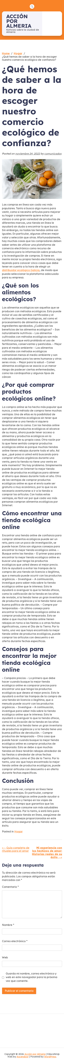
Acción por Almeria (34, 1054)
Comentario (10, 886)
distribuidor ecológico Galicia (21, 270)
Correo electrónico (14, 941)
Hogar (18, 831)
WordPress (50, 1056)
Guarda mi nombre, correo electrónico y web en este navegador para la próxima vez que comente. (31, 977)
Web (5, 957)
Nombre (8, 924)
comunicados (53, 153)
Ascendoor (23, 1056)
